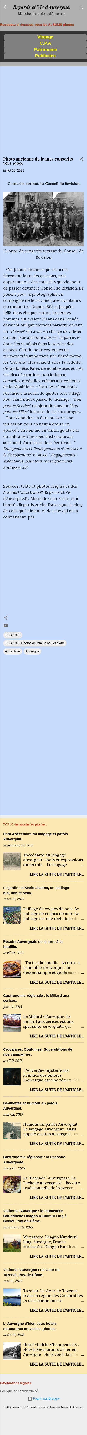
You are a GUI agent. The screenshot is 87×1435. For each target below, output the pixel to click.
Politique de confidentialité (19, 1391)
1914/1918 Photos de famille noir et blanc (35, 643)
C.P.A (45, 43)
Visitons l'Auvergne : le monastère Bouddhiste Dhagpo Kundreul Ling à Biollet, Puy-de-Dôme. (35, 1216)
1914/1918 (12, 635)
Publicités (45, 55)
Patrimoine (45, 49)
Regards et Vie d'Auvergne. (41, 7)
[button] (81, 160)
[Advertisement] (43, 113)
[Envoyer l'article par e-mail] (5, 627)
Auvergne (32, 651)
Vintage (45, 36)
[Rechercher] (81, 8)
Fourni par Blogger (46, 1398)
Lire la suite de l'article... (57, 874)
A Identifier (12, 651)
